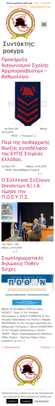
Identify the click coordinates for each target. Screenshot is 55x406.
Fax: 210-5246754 (18, 6)
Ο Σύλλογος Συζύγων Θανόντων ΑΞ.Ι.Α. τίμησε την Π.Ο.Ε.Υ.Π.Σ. (25, 188)
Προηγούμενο (10, 347)
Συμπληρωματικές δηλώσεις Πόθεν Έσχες (22, 263)
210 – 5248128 (42, 3)
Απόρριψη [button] (26, 401)
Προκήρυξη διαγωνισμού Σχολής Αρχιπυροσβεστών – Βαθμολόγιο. (25, 68)
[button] (44, 24)
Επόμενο (47, 347)
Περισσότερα (42, 401)
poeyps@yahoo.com (40, 6)
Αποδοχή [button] (12, 401)
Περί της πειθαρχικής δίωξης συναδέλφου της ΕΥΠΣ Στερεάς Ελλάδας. (25, 150)
